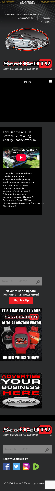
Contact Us (45, 22)
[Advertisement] (27, 103)
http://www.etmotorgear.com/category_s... (23, 203)
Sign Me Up (21, 300)
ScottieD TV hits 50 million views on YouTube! (23, 14)
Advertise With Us (25, 18)
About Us (46, 18)
